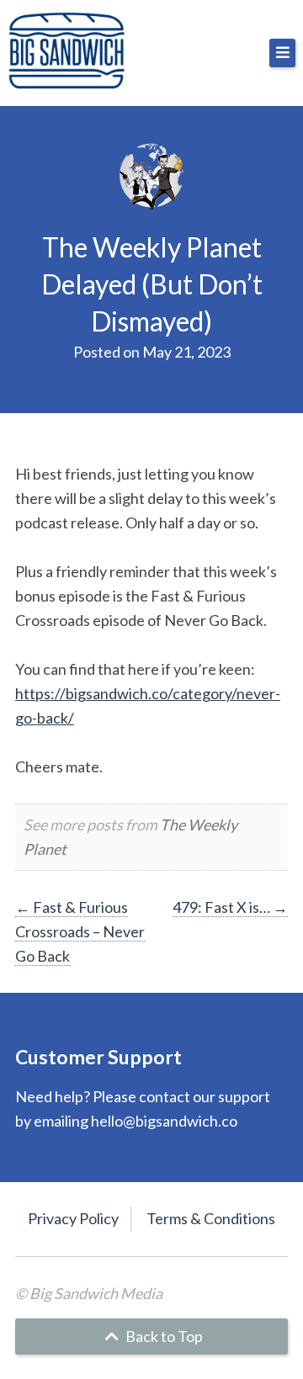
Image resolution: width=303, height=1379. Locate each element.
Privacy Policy (73, 1218)
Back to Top (163, 1336)
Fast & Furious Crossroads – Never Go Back (80, 931)
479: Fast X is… (230, 907)
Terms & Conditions (210, 1218)
